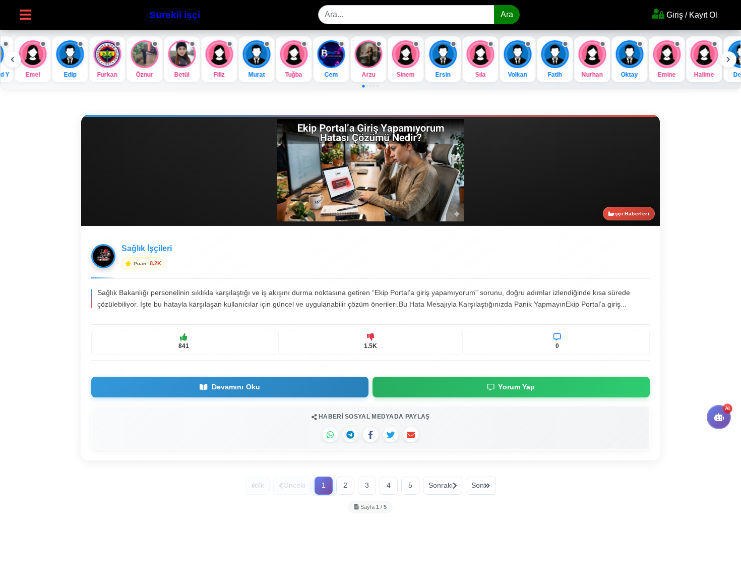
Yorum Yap (514, 387)
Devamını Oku (233, 387)
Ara (507, 14)
